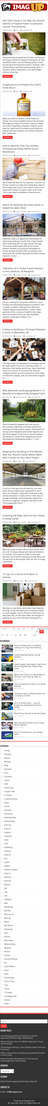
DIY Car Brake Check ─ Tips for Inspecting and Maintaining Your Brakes (28, 705)
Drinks (7, 806)
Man (6, 903)
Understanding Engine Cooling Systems (27, 656)
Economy (8, 810)
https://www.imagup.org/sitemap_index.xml (18, 1081)
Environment (9, 821)
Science (7, 955)
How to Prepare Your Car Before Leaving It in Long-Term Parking (27, 646)
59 (37, 632)
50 (24, 629)
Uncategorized (10, 996)
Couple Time (9, 791)
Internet (7, 881)
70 (16, 635)
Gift (5, 858)
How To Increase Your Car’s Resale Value (28, 733)
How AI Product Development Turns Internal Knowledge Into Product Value (19, 1060)
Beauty (7, 758)
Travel (6, 989)
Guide (6, 862)
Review (7, 951)
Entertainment (10, 817)
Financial (8, 836)
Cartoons (8, 776)
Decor (6, 803)
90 (25, 635)
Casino (7, 780)
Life (5, 896)
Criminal (8, 795)
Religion (7, 948)
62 (7, 635)
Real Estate (19, 581)
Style (6, 974)
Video (6, 1004)
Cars (6, 773)
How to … (8, 873)
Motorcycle (9, 914)
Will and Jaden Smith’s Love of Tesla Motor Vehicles (29, 724)
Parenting (8, 929)
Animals (7, 754)
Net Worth (8, 925)
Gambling (8, 847)
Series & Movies (10, 959)
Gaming (7, 851)
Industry (18, 461)
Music (6, 922)
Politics (7, 937)
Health (7, 866)
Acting (7, 750)
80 (20, 635)
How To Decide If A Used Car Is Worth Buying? (30, 685)
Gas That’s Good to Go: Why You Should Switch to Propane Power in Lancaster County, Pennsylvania (23, 23)
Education (8, 814)
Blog (6, 765)
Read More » (7, 76)
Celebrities (8, 788)
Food (6, 840)
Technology (9, 978)
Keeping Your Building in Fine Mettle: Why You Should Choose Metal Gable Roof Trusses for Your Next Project (23, 454)
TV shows (8, 992)
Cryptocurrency (10, 799)
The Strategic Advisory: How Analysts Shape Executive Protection (23, 1048)
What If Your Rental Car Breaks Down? (30, 713)
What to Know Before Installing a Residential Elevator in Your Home (22, 1054)
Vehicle (7, 1000)
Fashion (7, 832)
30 (14, 629)
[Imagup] (24, 6)
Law (5, 892)
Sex (5, 963)
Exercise (7, 825)
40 (19, 629)
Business (18, 336)
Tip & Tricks (9, 981)
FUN (6, 844)
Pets (6, 933)
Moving (7, 918)
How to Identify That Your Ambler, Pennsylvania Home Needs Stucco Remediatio (21, 148)
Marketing (8, 907)
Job (5, 888)
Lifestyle (7, 899)
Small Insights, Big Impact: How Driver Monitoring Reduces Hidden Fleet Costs (30, 666)
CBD (6, 784)
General (7, 855)
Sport (6, 970)
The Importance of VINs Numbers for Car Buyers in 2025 (29, 695)
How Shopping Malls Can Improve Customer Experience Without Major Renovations (19, 1037)
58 (32, 629)
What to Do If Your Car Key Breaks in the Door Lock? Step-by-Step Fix (29, 676)
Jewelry (7, 884)
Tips (17, 30)
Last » (35, 635)
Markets (7, 911)
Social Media (9, 966)
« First (4, 629)
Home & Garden (21, 155)
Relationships (9, 944)
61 (2, 635)
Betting (7, 762)
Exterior (7, 829)
